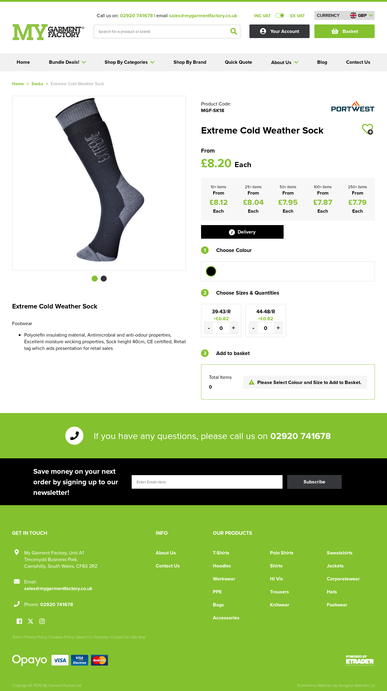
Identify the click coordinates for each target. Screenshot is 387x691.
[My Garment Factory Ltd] (48, 32)
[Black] (211, 271)
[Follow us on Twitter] (31, 621)
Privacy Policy (35, 637)
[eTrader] (360, 660)
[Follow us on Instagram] (42, 621)
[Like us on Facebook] (19, 621)
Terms (17, 637)
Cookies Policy (62, 637)
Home (18, 83)
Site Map (139, 637)
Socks (37, 83)
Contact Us (168, 565)
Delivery (245, 231)
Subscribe (314, 481)
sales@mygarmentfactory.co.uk (203, 15)
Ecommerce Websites (315, 685)
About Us (166, 552)
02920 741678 (136, 15)
